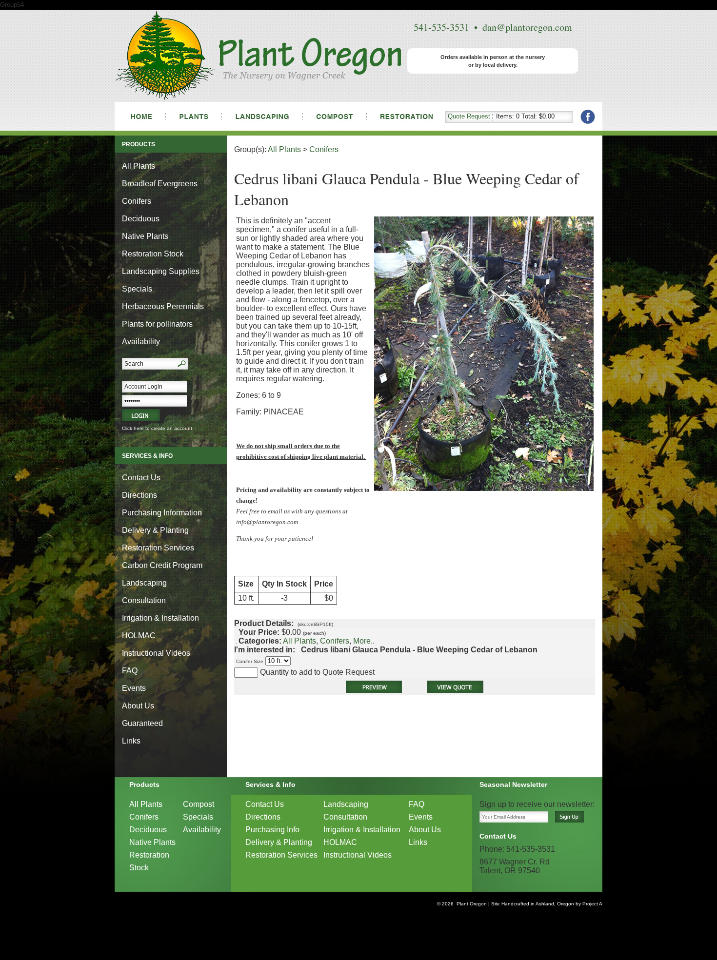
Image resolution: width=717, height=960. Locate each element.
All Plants (138, 166)
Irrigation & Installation (160, 618)
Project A (591, 903)
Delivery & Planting (155, 530)
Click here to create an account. (158, 428)
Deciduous (140, 219)
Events (134, 688)
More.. (364, 641)
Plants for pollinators (157, 324)
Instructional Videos (156, 653)
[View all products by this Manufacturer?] (298, 650)
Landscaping (144, 583)
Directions (139, 495)
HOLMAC (139, 635)
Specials (137, 289)
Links (131, 741)
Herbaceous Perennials (163, 306)
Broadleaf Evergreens (160, 183)
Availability (141, 341)
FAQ (130, 670)
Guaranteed (142, 723)
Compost (198, 804)
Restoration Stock (152, 254)
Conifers (136, 201)
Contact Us (141, 477)
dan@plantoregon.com (527, 27)
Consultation (144, 600)
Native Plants (145, 236)
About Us (138, 706)
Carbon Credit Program (162, 565)
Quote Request (469, 116)
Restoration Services (158, 548)
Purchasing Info (272, 829)
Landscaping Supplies (160, 271)
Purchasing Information (162, 513)
